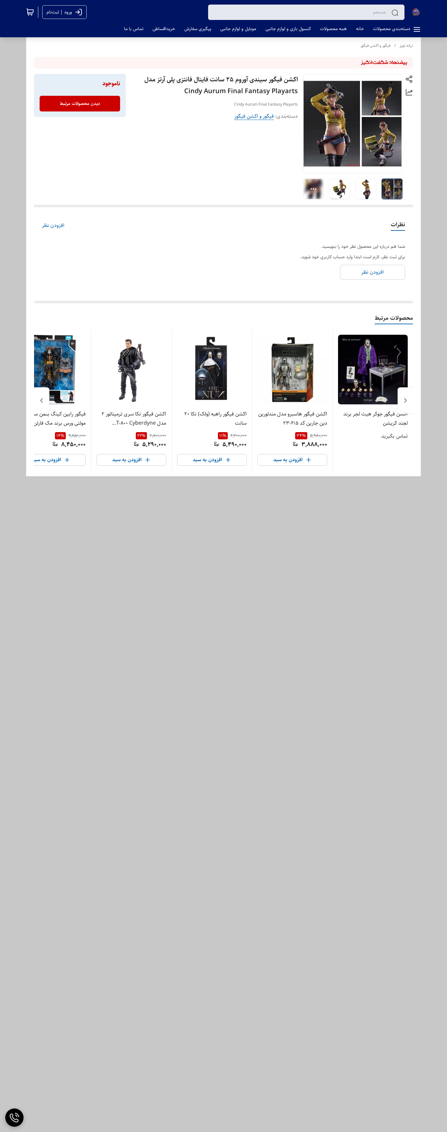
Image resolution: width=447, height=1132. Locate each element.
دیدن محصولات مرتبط (80, 103)
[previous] (405, 400)
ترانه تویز (406, 45)
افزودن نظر (53, 225)
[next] (41, 400)
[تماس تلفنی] (14, 1117)
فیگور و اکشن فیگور (375, 45)
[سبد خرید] (30, 12)
